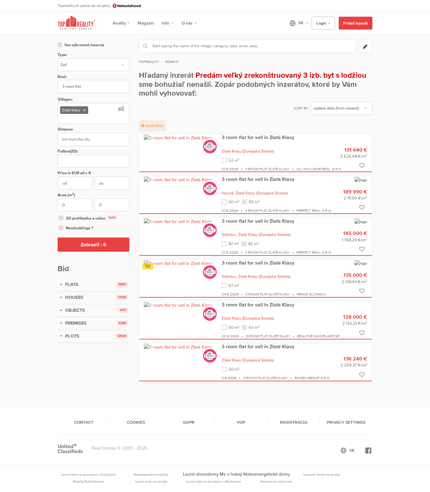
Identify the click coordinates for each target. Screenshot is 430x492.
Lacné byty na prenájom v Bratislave (213, 481)
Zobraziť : (93, 244)
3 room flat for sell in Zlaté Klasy (258, 137)
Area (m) (66, 194)
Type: (62, 54)
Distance (65, 129)
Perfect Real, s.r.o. (314, 210)
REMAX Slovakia (311, 294)
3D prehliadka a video (91, 218)
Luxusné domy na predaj (321, 474)
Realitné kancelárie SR (318, 336)
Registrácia (293, 422)
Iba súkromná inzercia (84, 44)
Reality (119, 22)
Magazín (146, 22)
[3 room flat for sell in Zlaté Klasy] (178, 137)
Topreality (149, 62)
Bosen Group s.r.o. (313, 378)
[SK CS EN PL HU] (296, 23)
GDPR (189, 422)
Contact (83, 422)
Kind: (62, 76)
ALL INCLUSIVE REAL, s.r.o (319, 169)
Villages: (65, 99)
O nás (187, 22)
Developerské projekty (151, 474)
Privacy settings (346, 422)
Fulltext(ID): (68, 151)
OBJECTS (74, 310)
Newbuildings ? (79, 228)
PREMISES (75, 323)
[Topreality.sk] (76, 23)
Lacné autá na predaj (151, 481)
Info (166, 22)
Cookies (136, 422)
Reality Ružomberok (88, 481)
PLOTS (71, 335)
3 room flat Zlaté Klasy (267, 169)
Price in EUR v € (74, 173)
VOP (241, 422)
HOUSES (73, 297)
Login (321, 23)
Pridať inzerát (355, 23)
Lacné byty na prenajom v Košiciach (88, 474)
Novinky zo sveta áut (276, 481)
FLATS (71, 284)
